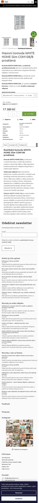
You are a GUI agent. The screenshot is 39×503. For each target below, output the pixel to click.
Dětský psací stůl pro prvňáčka (10, 261)
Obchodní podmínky (7, 460)
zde (21, 488)
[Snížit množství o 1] (10, 114)
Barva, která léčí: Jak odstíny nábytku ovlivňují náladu (17, 276)
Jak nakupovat (6, 457)
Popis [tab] (5, 145)
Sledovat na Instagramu (21, 449)
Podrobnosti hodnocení (25, 48)
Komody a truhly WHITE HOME (26, 124)
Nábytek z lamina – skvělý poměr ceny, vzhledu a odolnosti (18, 292)
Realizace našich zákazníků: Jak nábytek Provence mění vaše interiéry (19, 392)
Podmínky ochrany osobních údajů (11, 462)
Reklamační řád (6, 464)
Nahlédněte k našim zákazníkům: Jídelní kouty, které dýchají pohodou (19, 373)
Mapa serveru (5, 469)
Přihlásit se (8, 248)
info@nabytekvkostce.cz (12, 478)
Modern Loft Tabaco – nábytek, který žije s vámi (15, 323)
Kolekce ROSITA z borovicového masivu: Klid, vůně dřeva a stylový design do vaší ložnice (18, 331)
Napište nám (5, 466)
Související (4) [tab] (13, 145)
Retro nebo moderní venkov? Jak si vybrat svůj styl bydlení (18, 269)
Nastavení (18, 493)
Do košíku (30, 114)
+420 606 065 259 (10, 480)
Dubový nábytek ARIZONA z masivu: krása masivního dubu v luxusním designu (18, 341)
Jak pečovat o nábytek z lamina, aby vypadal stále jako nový (18, 284)
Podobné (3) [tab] (22, 145)
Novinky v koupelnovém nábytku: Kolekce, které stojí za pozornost (17, 356)
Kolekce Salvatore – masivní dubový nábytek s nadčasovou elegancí (18, 382)
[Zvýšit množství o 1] (19, 114)
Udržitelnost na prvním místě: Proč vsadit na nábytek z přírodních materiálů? (17, 306)
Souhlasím (18, 498)
